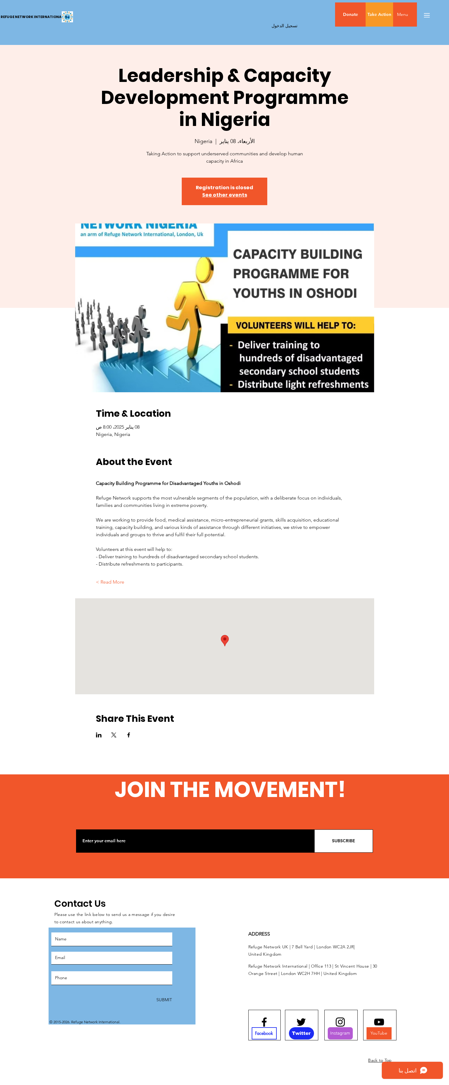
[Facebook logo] (264, 1022)
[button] (415, 14)
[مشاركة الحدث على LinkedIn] (99, 735)
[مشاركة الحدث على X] (114, 735)
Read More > (110, 582)
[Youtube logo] (379, 1022)
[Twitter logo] (301, 1022)
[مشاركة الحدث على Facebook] (129, 735)
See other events (224, 194)
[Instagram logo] (340, 1022)
